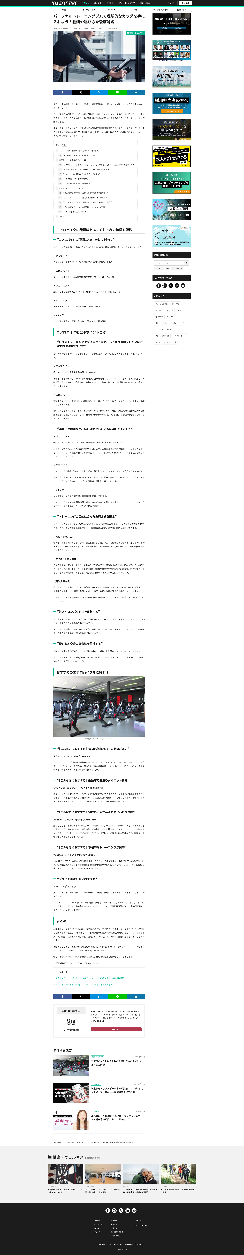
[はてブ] (99, 92)
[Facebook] (62, 92)
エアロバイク (93, 28)
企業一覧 (114, 1228)
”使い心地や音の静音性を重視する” (75, 183)
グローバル (159, 310)
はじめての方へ (116, 1236)
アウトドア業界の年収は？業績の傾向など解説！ (178, 1191)
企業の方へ (181, 9)
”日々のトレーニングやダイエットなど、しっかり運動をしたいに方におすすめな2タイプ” (97, 164)
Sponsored (159, 317)
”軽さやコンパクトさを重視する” (74, 179)
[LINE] (117, 92)
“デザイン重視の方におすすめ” (73, 211)
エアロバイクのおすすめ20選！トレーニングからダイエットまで (83, 984)
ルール (157, 342)
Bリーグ (170, 329)
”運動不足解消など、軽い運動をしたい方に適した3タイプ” (84, 169)
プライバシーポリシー (115, 1244)
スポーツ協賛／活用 (160, 9)
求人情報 (97, 3)
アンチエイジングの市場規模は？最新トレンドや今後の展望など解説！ (140, 1191)
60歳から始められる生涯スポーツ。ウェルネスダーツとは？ (65, 1191)
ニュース (97, 1232)
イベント (109, 3)
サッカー (170, 310)
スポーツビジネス (88, 9)
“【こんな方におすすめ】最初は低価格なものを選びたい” (83, 193)
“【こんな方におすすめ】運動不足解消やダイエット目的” (83, 197)
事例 (167, 268)
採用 (136, 9)
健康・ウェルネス (71, 28)
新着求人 (114, 1224)
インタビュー (96, 1084)
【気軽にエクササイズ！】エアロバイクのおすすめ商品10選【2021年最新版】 (89, 978)
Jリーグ (180, 310)
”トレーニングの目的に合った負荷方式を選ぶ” (79, 174)
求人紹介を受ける (117, 1232)
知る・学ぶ (175, 304)
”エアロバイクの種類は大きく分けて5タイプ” (79, 155)
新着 (64, 9)
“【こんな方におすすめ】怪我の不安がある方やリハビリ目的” (85, 202)
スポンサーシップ (178, 323)
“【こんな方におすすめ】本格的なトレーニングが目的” (82, 207)
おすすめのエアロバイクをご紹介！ (72, 188)
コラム (96, 1228)
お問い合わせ (145, 3)
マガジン (85, 3)
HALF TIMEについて (127, 3)
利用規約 (101, 1244)
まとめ (60, 216)
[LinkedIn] (136, 92)
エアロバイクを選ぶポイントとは (71, 160)
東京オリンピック (170, 342)
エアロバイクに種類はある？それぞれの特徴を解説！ (79, 150)
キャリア (111, 9)
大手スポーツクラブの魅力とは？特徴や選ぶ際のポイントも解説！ (102, 1191)
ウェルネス (84, 28)
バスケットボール (179, 336)
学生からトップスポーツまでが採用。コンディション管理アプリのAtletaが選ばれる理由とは (117, 1090)
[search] (186, 263)
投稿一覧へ (115, 1029)
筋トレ (114, 28)
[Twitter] (81, 92)
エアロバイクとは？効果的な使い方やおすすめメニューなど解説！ (117, 1062)
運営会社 (140, 1244)
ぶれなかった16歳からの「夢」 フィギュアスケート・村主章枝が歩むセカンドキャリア (116, 1117)
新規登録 (185, 3)
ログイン (171, 3)
